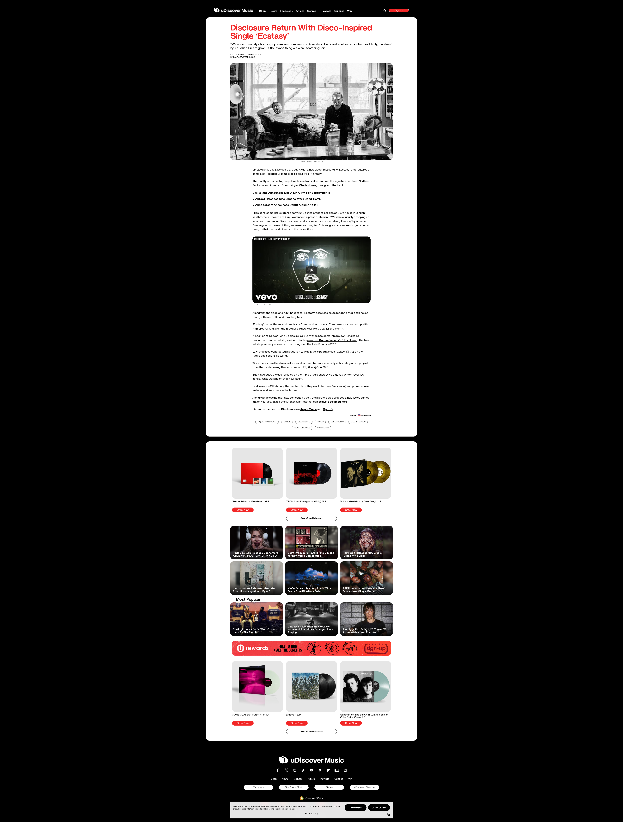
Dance (287, 422)
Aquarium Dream (267, 422)
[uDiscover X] (286, 770)
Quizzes (339, 11)
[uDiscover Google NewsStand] (337, 770)
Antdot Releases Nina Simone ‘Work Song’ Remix (288, 199)
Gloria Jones (358, 422)
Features (285, 11)
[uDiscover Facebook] (277, 770)
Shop (262, 11)
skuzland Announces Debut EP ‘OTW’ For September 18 (292, 192)
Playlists (326, 11)
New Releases (302, 428)
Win (349, 11)
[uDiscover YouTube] (311, 770)
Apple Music (308, 409)
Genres (311, 11)
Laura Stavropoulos (244, 57)
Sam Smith (323, 428)
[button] (257, 480)
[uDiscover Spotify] (320, 770)
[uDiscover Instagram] (294, 770)
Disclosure (304, 422)
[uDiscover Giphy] (345, 770)
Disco (321, 422)
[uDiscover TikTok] (303, 770)
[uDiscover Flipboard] (328, 770)
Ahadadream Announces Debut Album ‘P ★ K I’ (286, 205)
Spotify (328, 409)
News (273, 11)
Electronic (337, 422)
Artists (300, 11)
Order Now (243, 510)
